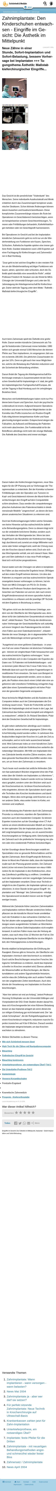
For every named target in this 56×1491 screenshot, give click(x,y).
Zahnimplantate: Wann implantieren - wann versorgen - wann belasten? (26, 1383)
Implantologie (8, 1074)
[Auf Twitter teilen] (20, 1123)
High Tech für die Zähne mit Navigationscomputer (26, 1046)
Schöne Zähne (24, 12)
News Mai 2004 (16, 1391)
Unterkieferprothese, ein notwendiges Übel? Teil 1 (26, 1065)
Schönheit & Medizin (10, 12)
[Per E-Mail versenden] (29, 1123)
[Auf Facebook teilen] (16, 1123)
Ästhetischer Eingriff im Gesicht (17, 1055)
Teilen (7, 1123)
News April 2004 (17, 1467)
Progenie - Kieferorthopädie (15, 1097)
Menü (30, 7)
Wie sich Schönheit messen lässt (18, 1042)
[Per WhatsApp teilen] (25, 1123)
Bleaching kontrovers (12, 1060)
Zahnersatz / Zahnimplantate (25, 1462)
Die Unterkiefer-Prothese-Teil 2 (17, 1069)
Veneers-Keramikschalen (14, 1079)
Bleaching (7, 1051)
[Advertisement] (28, 171)
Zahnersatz (35, 12)
